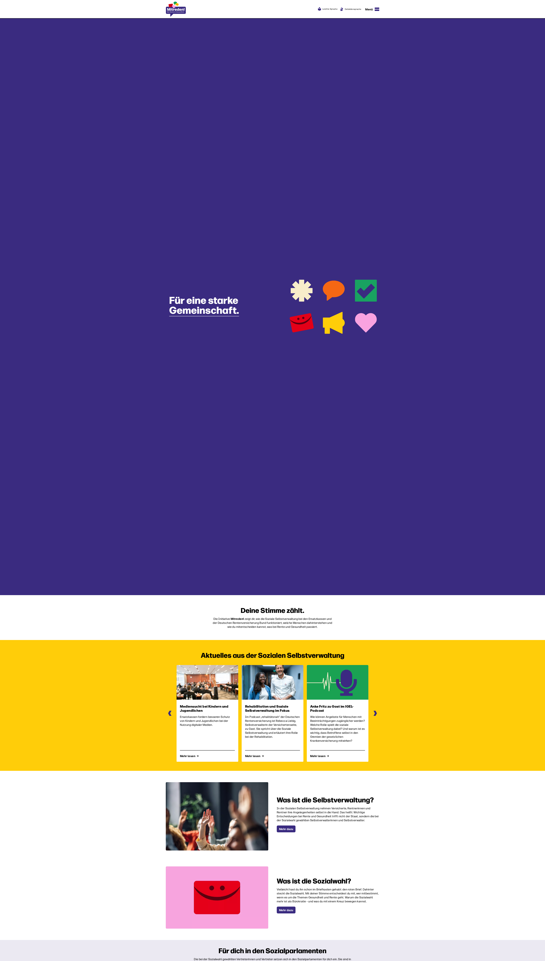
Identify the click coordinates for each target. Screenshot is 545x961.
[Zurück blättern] (170, 713)
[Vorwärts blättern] (375, 713)
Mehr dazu (286, 829)
